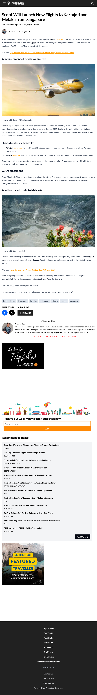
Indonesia (18, 148)
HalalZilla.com (48, 657)
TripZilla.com (48, 628)
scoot (64, 301)
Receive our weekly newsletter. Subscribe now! (33, 418)
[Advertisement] (47, 386)
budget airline (9, 301)
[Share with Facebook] (5, 313)
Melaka (55, 301)
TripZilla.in (48, 638)
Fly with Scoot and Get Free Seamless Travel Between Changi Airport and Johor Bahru (42, 52)
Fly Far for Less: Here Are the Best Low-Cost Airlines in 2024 (32, 270)
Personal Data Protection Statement (48, 688)
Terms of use (49, 678)
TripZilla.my (48, 642)
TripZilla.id (48, 633)
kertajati (33, 301)
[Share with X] (12, 313)
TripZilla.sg (48, 652)
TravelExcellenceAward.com (48, 661)
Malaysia (60, 39)
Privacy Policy (48, 683)
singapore (74, 301)
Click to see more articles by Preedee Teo (55, 336)
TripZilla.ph (48, 647)
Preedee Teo (20, 324)
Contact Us (48, 674)
